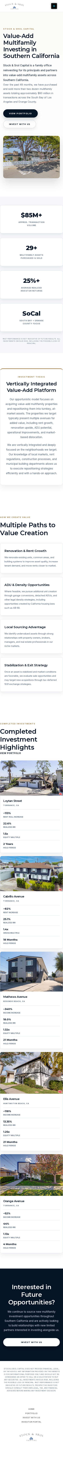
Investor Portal (31, 1422)
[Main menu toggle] (54, 6)
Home (31, 1409)
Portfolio (31, 1413)
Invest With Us (19, 124)
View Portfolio (20, 113)
